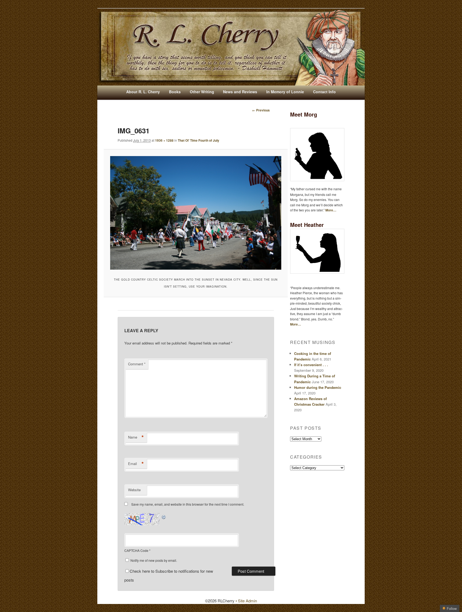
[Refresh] (164, 516)
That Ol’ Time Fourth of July (198, 140)
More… (330, 210)
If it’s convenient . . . (311, 364)
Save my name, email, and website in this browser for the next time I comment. (187, 504)
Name (136, 437)
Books (175, 91)
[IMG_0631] (195, 213)
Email (136, 463)
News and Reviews (240, 91)
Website (134, 489)
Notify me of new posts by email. (153, 560)
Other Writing (202, 91)
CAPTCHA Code (136, 550)
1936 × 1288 (164, 140)
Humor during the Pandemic (317, 387)
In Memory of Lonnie (285, 91)
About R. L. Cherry (143, 91)
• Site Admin (246, 600)
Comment (136, 363)
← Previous (261, 110)
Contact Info (324, 91)
